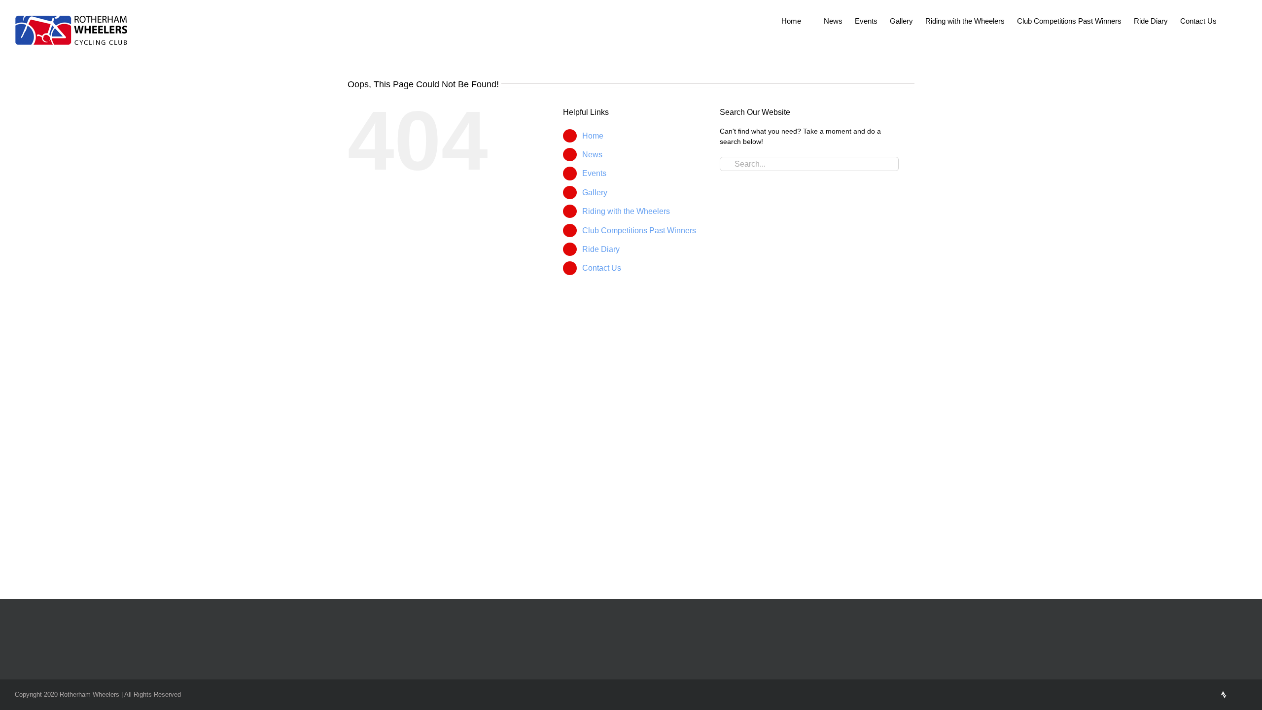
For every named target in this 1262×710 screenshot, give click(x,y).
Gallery (594, 192)
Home (592, 136)
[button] (1232, 20)
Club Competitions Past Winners (639, 230)
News (592, 154)
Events (594, 173)
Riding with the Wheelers (626, 211)
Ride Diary (601, 249)
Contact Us (601, 268)
